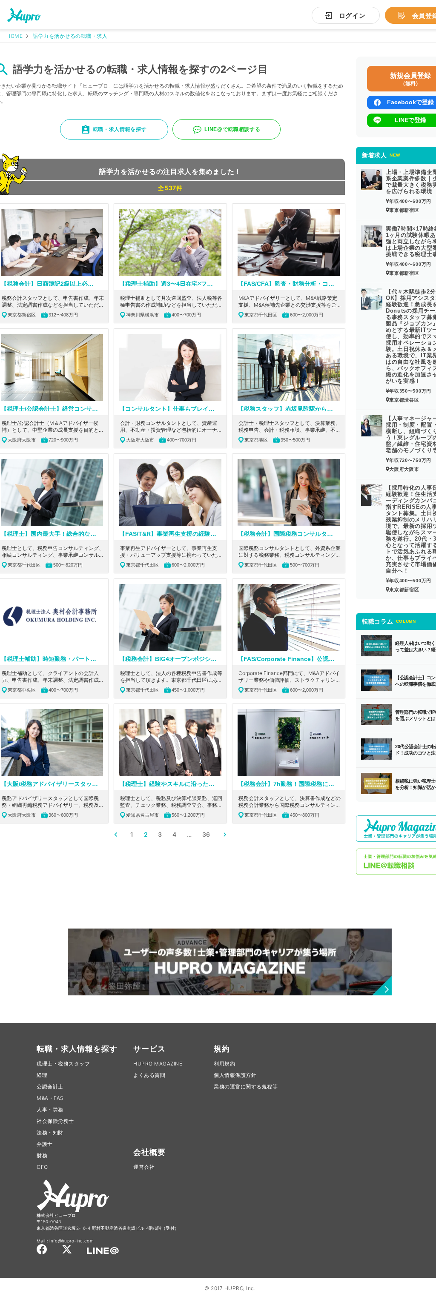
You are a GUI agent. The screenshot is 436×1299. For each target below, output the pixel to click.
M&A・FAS (50, 1098)
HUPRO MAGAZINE (157, 1063)
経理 (42, 1075)
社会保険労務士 (55, 1121)
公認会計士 (50, 1086)
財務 (42, 1155)
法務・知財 (50, 1132)
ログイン (352, 15)
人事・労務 (50, 1109)
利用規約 (224, 1063)
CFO (42, 1167)
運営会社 (144, 1167)
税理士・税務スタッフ (63, 1063)
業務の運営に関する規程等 (246, 1086)
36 (206, 834)
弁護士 (45, 1144)
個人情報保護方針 (235, 1075)
